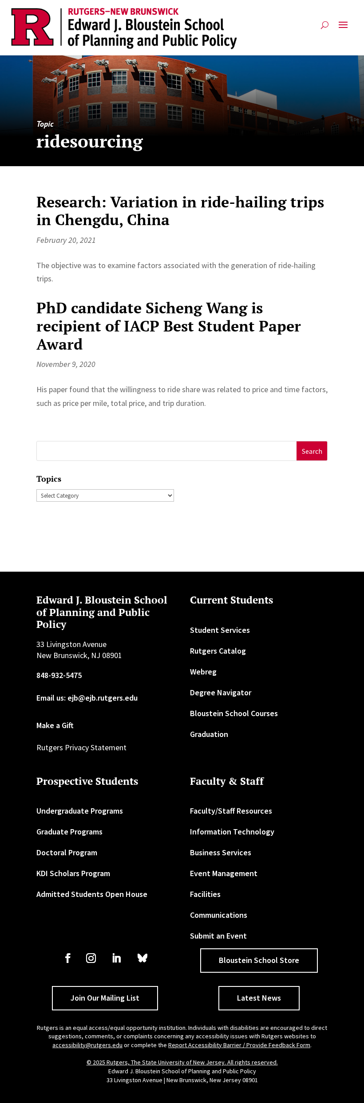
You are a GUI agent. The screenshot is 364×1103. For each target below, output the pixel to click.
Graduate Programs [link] (69, 831)
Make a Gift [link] (55, 725)
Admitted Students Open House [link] (91, 894)
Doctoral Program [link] (66, 852)
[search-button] (324, 28)
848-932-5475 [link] (59, 675)
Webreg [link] (203, 671)
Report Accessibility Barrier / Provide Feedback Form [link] (239, 1045)
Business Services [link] (220, 852)
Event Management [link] (223, 873)
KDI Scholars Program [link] (73, 873)
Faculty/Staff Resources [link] (231, 811)
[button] (343, 28)
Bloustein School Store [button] (259, 960)
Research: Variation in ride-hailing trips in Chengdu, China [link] (180, 211)
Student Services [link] (220, 630)
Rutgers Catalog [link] (218, 651)
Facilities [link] (205, 894)
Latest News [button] (259, 998)
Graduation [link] (209, 734)
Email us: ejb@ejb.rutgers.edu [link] (87, 698)
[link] (124, 28)
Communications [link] (218, 915)
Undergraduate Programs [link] (79, 811)
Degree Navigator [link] (220, 692)
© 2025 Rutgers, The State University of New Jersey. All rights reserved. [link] (182, 1062)
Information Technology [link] (232, 831)
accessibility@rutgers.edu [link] (87, 1045)
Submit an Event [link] (218, 936)
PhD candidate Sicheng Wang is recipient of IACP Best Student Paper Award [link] (168, 326)
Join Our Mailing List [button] (105, 998)
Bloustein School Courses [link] (234, 713)
